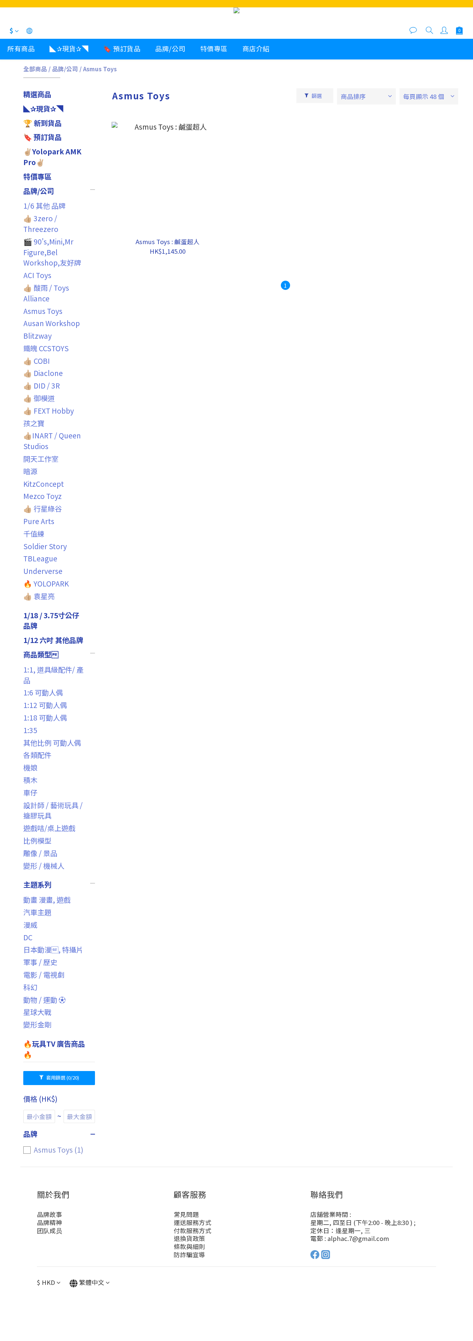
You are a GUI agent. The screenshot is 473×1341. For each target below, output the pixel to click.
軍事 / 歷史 (40, 962)
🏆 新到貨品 (42, 123)
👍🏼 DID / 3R (41, 385)
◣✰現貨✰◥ (69, 48)
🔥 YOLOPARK (46, 583)
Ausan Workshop (51, 323)
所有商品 (21, 48)
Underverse (42, 571)
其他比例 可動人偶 (52, 743)
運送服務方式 (192, 1222)
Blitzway (37, 336)
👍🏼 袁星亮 (39, 596)
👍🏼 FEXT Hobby (48, 411)
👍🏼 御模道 (39, 398)
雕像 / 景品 (40, 853)
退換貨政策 (189, 1238)
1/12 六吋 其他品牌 (53, 640)
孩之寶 (33, 423)
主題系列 (37, 884)
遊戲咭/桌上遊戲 (49, 828)
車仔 (30, 792)
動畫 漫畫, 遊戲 (47, 899)
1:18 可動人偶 (45, 717)
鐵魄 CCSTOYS (46, 348)
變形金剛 (37, 1024)
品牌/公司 (170, 48)
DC (28, 937)
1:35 (30, 730)
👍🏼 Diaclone (43, 373)
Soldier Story (45, 546)
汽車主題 (37, 912)
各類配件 (37, 755)
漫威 (30, 925)
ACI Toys (37, 275)
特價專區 (214, 48)
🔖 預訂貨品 (121, 48)
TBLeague (40, 558)
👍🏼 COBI (36, 361)
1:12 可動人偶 (45, 705)
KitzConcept (43, 484)
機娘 (30, 767)
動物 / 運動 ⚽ (44, 1000)
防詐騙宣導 (189, 1254)
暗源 (30, 471)
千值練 (33, 533)
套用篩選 (62, 1077)
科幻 (30, 987)
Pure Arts (38, 521)
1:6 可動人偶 (43, 692)
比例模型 (37, 840)
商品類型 (40, 654)
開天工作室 (40, 459)
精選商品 (37, 94)
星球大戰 (37, 1012)
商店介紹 (256, 48)
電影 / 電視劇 (43, 974)
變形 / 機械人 (43, 866)
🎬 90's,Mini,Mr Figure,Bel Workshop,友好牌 (52, 252)
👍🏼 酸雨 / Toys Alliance (46, 293)
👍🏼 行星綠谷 (42, 508)
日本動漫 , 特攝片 (53, 949)
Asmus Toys (100, 69)
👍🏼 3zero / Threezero (40, 223)
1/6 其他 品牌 (44, 206)
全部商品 (35, 69)
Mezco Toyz (42, 496)
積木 (30, 780)
